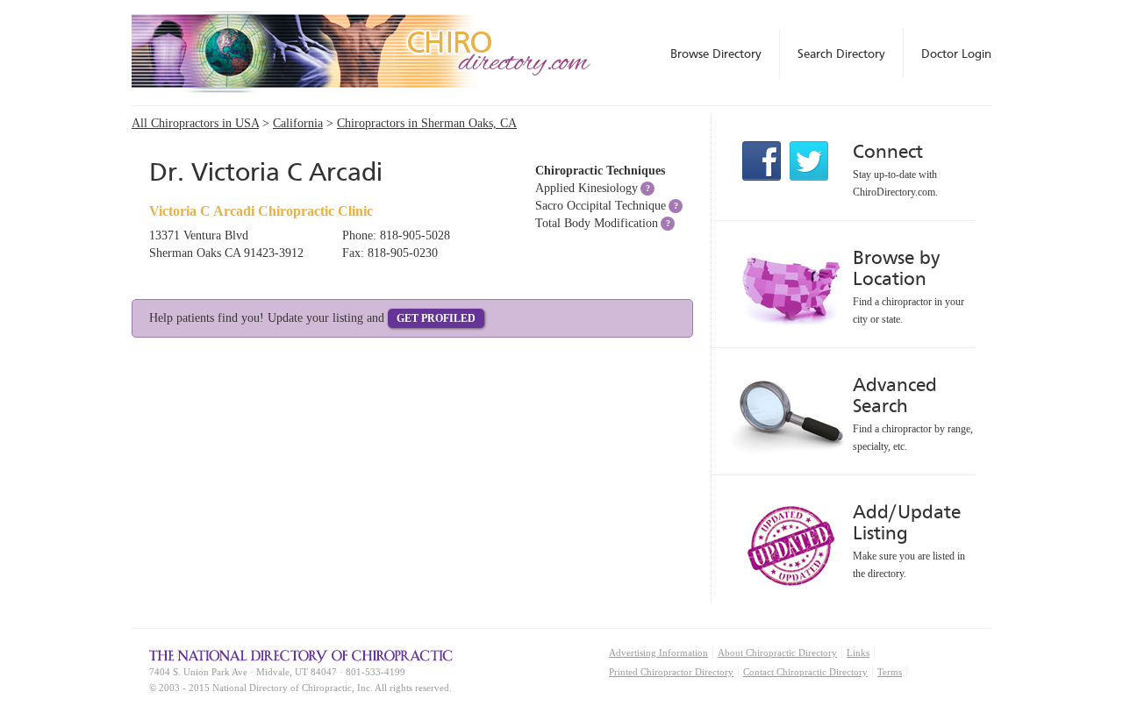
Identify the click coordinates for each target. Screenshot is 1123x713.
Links (858, 652)
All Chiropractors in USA (195, 123)
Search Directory (841, 53)
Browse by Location (896, 267)
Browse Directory (716, 53)
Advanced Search (895, 395)
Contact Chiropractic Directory (805, 672)
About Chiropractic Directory (777, 652)
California (298, 123)
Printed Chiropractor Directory (671, 672)
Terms (889, 672)
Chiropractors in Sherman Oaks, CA (427, 123)
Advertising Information (658, 652)
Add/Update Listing (907, 522)
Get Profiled (436, 318)
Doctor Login (956, 53)
